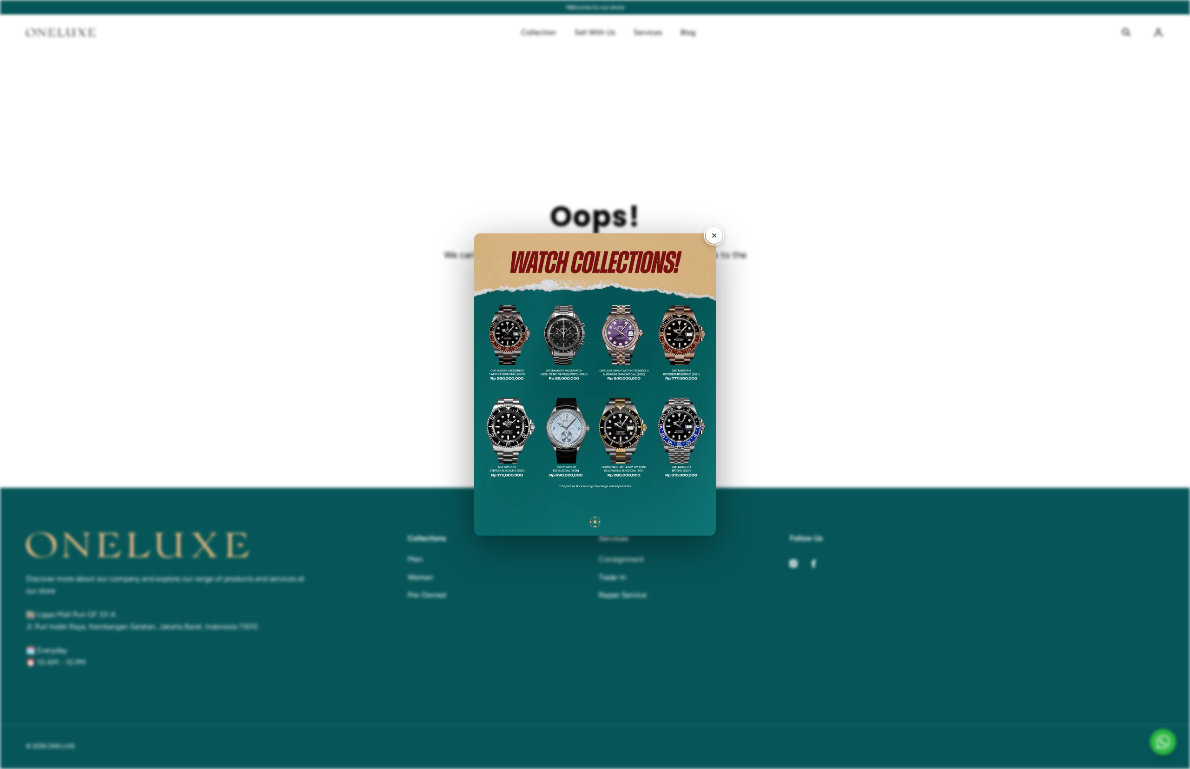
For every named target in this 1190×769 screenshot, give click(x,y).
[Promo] (595, 384)
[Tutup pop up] (714, 235)
